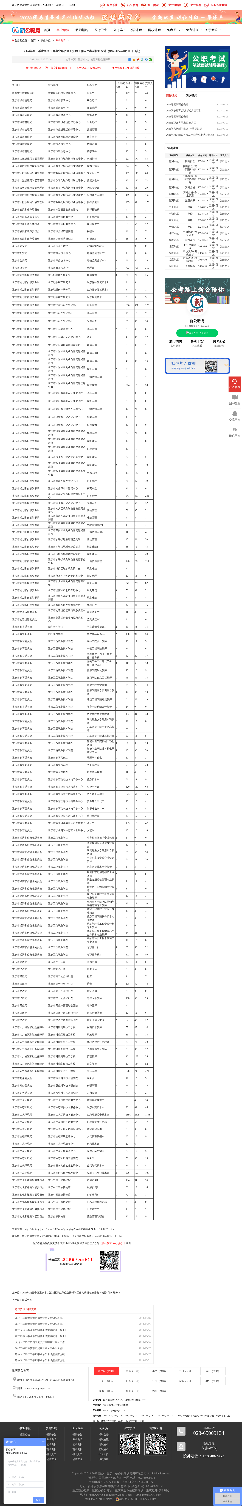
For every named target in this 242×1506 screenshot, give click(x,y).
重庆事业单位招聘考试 (129, 1490)
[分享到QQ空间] (134, 59)
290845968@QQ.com (148, 1494)
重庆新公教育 (80, 1490)
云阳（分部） (106, 1381)
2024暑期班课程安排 (177, 104)
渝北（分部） (159, 1391)
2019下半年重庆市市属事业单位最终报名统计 (40, 1348)
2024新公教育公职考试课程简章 (183, 110)
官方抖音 (195, 5)
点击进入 (224, 161)
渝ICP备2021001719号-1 (100, 1498)
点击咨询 (208, 1448)
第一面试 (153, 5)
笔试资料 (51, 1444)
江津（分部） (159, 1381)
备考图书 (173, 30)
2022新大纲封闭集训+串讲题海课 (184, 128)
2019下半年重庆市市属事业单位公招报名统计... (41, 1318)
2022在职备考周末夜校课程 (181, 122)
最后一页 (27, 1299)
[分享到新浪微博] (138, 59)
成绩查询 (51, 1459)
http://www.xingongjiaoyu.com (106, 1494)
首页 (47, 30)
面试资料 (51, 1449)
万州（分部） (186, 1371)
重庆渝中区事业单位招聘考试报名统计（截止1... (41, 1336)
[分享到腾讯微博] (142, 59)
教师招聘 (81, 30)
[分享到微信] (150, 59)
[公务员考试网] (26, 30)
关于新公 (211, 30)
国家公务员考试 (102, 1490)
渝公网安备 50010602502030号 (138, 1498)
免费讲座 (192, 30)
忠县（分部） (106, 1391)
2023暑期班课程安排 (177, 116)
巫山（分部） (213, 1371)
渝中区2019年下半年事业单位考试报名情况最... (41, 1360)
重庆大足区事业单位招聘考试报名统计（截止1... (41, 1330)
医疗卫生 (100, 30)
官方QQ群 (174, 5)
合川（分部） (133, 1391)
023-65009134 (219, 5)
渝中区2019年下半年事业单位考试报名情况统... (41, 1354)
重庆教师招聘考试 (157, 1490)
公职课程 (135, 30)
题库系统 (112, 5)
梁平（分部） (213, 1381)
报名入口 (51, 1454)
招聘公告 (25, 1434)
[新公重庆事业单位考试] (197, 366)
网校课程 (154, 30)
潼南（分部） (186, 1381)
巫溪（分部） (133, 1371)
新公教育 (132, 5)
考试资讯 (60, 40)
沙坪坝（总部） (106, 1371)
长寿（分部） (133, 1381)
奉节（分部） (159, 1371)
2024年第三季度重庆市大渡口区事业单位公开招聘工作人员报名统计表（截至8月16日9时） (71, 1292)
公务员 (118, 30)
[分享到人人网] (146, 59)
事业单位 (63, 30)
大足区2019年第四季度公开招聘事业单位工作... (41, 1342)
